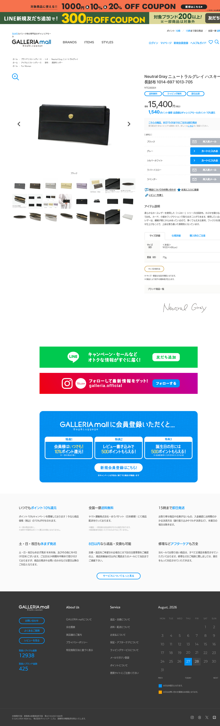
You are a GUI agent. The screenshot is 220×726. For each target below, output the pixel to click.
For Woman (26, 66)
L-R (46, 59)
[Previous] (19, 124)
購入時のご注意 (197, 235)
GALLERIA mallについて (79, 619)
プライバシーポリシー (77, 642)
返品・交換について (120, 619)
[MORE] (15, 76)
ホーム (15, 59)
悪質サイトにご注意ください (124, 673)
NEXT (215, 678)
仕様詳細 (176, 235)
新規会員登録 (181, 43)
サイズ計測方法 (154, 269)
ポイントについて (119, 665)
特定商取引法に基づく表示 (79, 650)
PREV (160, 678)
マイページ (166, 43)
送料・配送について (120, 627)
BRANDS (70, 42)
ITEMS (89, 42)
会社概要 (70, 627)
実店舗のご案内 (74, 635)
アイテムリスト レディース (31, 62)
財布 (46, 62)
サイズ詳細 (155, 235)
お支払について (118, 635)
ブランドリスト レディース (31, 59)
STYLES (107, 42)
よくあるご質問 (32, 631)
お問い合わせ (31, 621)
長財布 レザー (57, 62)
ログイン (153, 43)
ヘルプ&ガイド (198, 43)
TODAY (188, 678)
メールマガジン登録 (119, 658)
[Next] (128, 124)
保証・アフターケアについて (124, 642)
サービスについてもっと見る (118, 576)
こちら (190, 126)
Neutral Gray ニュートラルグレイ (64, 59)
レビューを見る (32, 640)
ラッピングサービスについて (124, 650)
